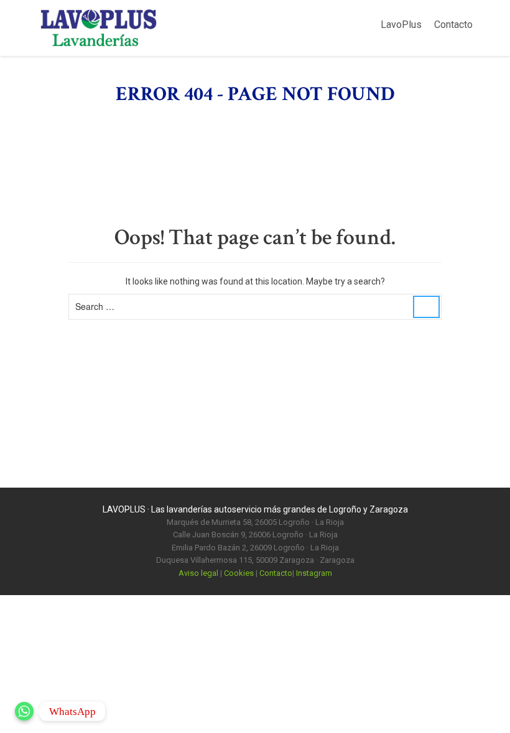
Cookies (239, 573)
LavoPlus (401, 24)
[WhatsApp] (24, 711)
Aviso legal (198, 573)
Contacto (453, 24)
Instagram (314, 573)
